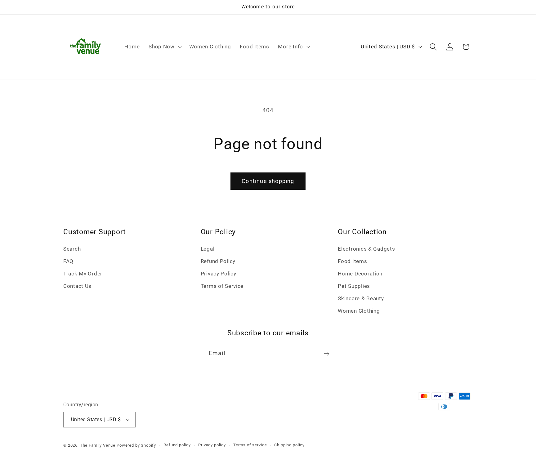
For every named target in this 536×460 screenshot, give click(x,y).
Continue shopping (268, 181)
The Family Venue (97, 445)
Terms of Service (222, 286)
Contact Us (77, 286)
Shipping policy (289, 445)
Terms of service (250, 445)
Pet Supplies (354, 286)
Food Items (352, 261)
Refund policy (177, 445)
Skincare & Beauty (361, 298)
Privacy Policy (218, 273)
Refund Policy (218, 261)
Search (72, 249)
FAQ (68, 261)
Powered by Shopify (136, 445)
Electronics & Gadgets (366, 249)
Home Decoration (360, 273)
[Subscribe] (326, 353)
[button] (164, 47)
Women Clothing (359, 311)
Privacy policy (212, 445)
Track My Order (82, 273)
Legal (208, 249)
